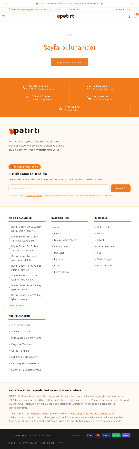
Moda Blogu (104, 259)
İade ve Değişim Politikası (26, 337)
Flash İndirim (61, 272)
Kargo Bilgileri (105, 265)
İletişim (101, 233)
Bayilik (100, 240)
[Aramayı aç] (128, 16)
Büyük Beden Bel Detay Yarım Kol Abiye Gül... (24, 248)
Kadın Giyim (61, 246)
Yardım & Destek (72, 9)
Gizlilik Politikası (34, 195)
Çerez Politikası (20, 350)
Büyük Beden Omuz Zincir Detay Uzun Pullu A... (26, 228)
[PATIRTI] (66, 16)
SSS (99, 252)
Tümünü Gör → (17, 305)
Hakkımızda (56, 9)
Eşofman (59, 259)
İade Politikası (48, 442)
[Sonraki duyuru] (132, 3)
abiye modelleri (39, 413)
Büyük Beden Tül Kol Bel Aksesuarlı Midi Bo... (25, 258)
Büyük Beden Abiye (65, 240)
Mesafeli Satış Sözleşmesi (26, 369)
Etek (56, 265)
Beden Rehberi (105, 246)
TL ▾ (129, 9)
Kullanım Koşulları (21, 331)
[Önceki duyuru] (6, 3)
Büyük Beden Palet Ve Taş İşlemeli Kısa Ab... (26, 267)
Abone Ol (120, 188)
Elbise (57, 233)
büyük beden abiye (103, 413)
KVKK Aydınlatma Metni (24, 357)
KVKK (60, 442)
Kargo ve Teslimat (22, 344)
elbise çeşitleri (80, 413)
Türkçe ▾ (120, 9)
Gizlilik (11, 442)
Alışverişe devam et (69, 62)
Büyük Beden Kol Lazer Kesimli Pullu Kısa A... (24, 277)
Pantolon (59, 252)
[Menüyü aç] (3, 16)
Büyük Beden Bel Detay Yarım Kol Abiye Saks (24, 238)
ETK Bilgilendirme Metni (25, 363)
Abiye (57, 227)
